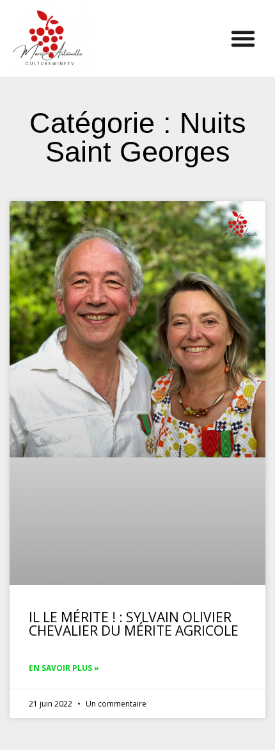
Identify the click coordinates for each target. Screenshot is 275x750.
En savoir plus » (64, 667)
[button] (243, 38)
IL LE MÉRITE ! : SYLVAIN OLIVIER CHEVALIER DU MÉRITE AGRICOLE (134, 623)
